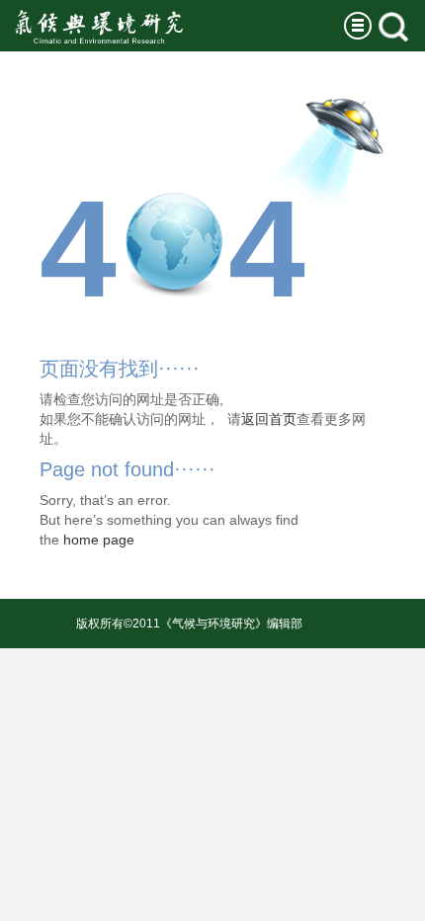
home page (98, 539)
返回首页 (269, 419)
